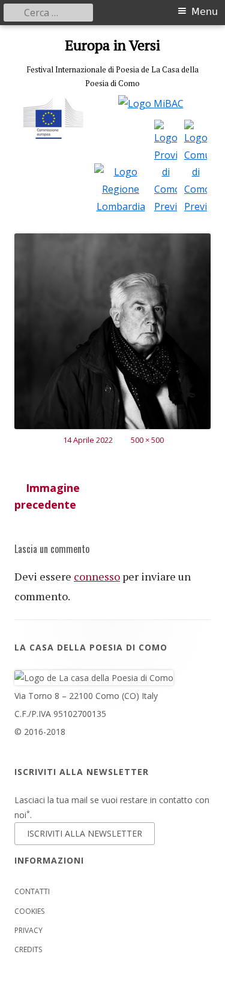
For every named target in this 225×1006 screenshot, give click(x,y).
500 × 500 (147, 439)
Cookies (29, 911)
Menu (204, 11)
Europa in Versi (112, 45)
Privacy (28, 930)
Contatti (32, 891)
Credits (28, 949)
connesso (97, 576)
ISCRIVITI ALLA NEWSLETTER (84, 833)
